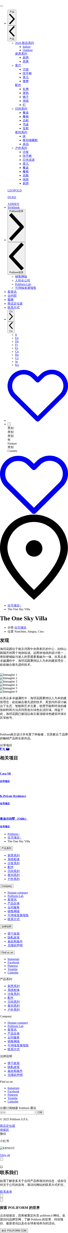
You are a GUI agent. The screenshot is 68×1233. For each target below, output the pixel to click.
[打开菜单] (1, 6)
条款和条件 (15, 941)
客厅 (18, 65)
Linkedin (13, 972)
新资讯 (12, 899)
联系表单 (6, 1191)
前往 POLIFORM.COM (14, 1230)
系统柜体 (14, 859)
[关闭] (1, 1196)
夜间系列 (21, 132)
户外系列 (21, 148)
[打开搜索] (9, 424)
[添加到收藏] (38, 420)
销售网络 (14, 911)
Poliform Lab (15, 896)
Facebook (13, 962)
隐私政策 (14, 937)
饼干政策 (14, 933)
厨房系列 (21, 53)
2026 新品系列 (24, 43)
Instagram (13, 959)
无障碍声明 (15, 945)
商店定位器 (7, 1125)
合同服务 (14, 907)
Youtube (13, 969)
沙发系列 (14, 863)
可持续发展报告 (18, 915)
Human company (18, 892)
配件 (18, 85)
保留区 (4, 1129)
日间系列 (21, 108)
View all (5, 1155)
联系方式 (14, 919)
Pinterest (13, 965)
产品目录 (14, 903)
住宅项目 (20, 627)
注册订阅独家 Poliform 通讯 (18, 1108)
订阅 (39, 1112)
